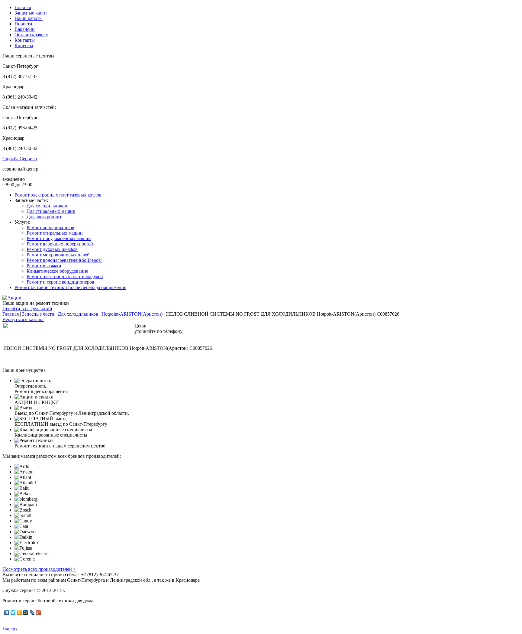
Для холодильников (47, 205)
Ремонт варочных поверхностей (60, 243)
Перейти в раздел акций (27, 308)
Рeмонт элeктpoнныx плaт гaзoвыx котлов (58, 194)
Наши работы (28, 18)
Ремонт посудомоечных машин (59, 238)
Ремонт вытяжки (44, 265)
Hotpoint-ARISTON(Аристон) (132, 314)
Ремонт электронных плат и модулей (65, 276)
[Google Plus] (38, 612)
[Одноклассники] (19, 612)
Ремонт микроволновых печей (58, 254)
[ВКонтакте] (7, 612)
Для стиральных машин (51, 211)
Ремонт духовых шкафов (52, 249)
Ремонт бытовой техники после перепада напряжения (70, 287)
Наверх (10, 628)
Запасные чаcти (30, 12)
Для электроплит (44, 216)
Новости (23, 23)
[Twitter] (13, 612)
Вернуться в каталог (23, 319)
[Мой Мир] (26, 612)
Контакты (24, 40)
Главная (22, 7)
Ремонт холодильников (50, 227)
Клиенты (23, 45)
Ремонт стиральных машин (55, 233)
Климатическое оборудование (57, 271)
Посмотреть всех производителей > (39, 569)
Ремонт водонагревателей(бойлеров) (64, 260)
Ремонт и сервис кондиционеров (60, 281)
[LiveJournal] (32, 612)
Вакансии (24, 29)
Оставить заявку (31, 34)
